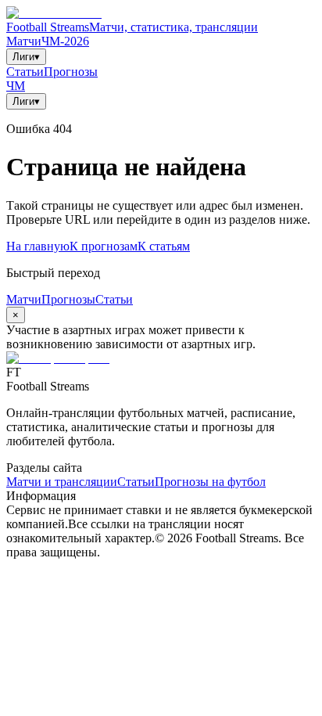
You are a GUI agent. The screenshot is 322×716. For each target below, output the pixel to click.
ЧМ (15, 85)
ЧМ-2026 (65, 41)
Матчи (23, 41)
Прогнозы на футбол (210, 481)
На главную (38, 246)
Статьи (25, 71)
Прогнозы (71, 71)
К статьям (164, 246)
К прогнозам (104, 246)
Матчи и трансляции (61, 481)
